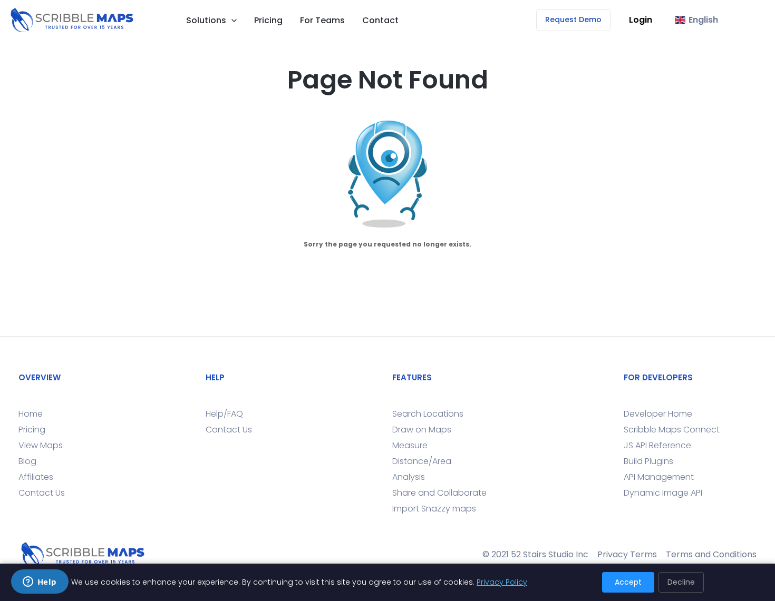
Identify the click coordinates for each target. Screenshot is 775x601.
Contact (380, 20)
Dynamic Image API (663, 493)
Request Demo (573, 19)
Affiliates (35, 477)
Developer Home (658, 414)
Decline (681, 582)
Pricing (268, 20)
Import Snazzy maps (434, 509)
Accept (628, 582)
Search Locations (427, 414)
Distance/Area (421, 461)
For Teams (322, 20)
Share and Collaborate (439, 493)
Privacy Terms (627, 554)
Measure (410, 445)
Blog (27, 461)
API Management (659, 477)
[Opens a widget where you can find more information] (40, 582)
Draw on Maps (421, 429)
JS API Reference (657, 445)
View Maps (40, 445)
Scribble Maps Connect (672, 429)
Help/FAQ (224, 414)
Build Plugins (648, 461)
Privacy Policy (502, 582)
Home (30, 414)
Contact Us (41, 493)
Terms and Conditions (711, 554)
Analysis (408, 477)
